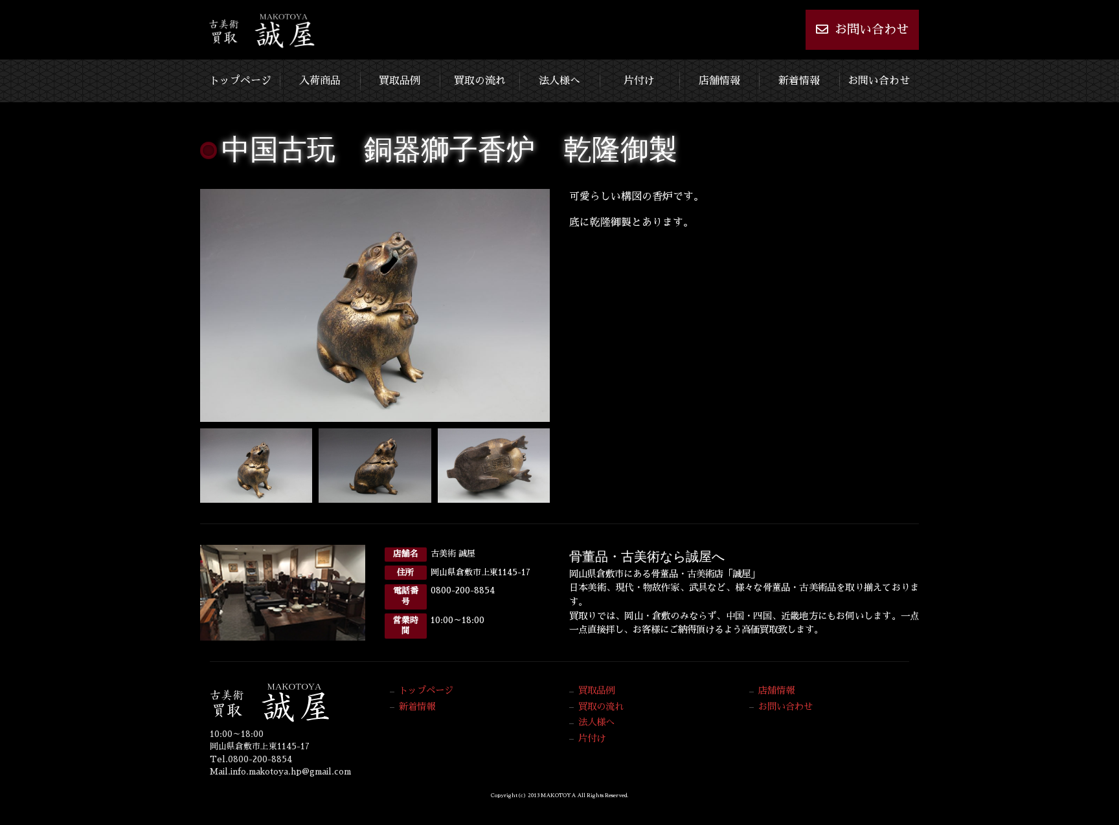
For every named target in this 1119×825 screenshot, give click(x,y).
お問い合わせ (872, 29)
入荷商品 (320, 81)
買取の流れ (480, 81)
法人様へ (559, 81)
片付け (639, 81)
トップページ (240, 81)
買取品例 (399, 81)
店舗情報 (719, 81)
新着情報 (799, 81)
